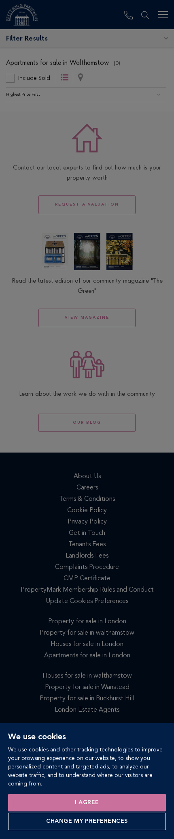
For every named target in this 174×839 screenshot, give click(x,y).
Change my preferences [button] (87, 821)
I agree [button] (87, 802)
